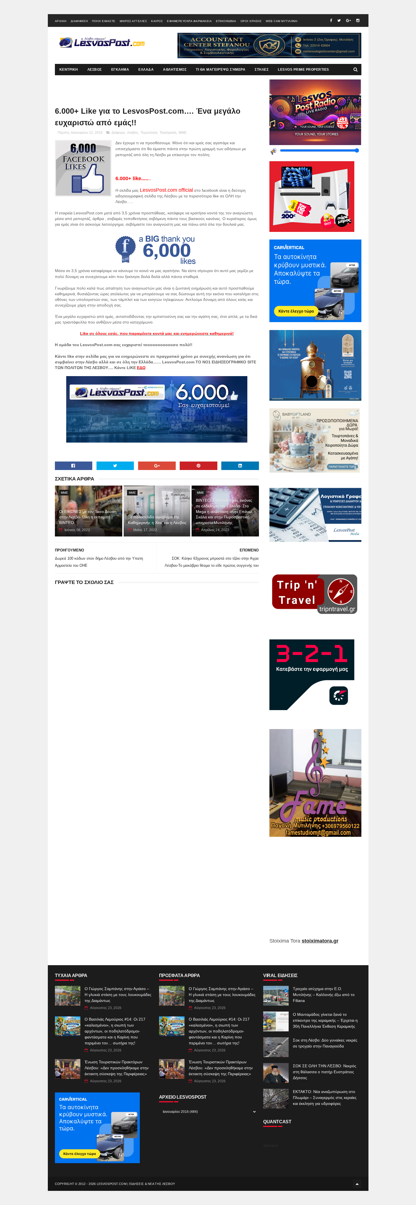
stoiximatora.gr (320, 941)
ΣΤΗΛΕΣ (262, 70)
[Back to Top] (357, 1184)
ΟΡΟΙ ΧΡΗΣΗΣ (251, 21)
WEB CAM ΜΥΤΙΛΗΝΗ (281, 21)
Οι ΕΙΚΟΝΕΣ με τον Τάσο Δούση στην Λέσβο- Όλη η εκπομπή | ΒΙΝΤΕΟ (88, 517)
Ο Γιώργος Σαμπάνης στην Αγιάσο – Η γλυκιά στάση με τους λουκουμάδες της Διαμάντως (118, 994)
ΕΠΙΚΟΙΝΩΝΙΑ (226, 21)
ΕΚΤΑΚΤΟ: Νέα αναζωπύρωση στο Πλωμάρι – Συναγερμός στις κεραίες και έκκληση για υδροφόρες (325, 1097)
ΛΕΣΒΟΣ (94, 70)
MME (182, 133)
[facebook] (331, 20)
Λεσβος (132, 133)
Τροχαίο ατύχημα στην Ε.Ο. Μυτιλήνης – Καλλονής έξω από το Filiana (324, 994)
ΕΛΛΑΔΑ (146, 70)
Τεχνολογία (149, 133)
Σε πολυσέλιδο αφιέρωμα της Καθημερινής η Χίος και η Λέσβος (157, 520)
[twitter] (339, 20)
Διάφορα (118, 133)
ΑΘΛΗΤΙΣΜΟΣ (174, 70)
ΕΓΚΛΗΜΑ (120, 70)
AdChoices (270, 1145)
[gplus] (348, 20)
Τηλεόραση (168, 133)
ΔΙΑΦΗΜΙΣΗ (79, 21)
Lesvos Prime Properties (303, 70)
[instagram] (357, 20)
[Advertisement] (315, 891)
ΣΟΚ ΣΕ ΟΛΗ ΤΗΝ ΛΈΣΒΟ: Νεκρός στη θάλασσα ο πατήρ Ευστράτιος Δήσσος (324, 1072)
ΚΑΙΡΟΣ (157, 21)
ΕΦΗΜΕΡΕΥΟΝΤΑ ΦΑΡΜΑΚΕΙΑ (189, 21)
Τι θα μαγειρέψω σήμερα (220, 70)
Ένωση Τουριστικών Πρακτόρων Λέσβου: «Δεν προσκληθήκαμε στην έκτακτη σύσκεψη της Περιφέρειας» (117, 1068)
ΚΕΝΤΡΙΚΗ (68, 70)
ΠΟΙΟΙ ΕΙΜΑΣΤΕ (103, 21)
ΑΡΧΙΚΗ (61, 21)
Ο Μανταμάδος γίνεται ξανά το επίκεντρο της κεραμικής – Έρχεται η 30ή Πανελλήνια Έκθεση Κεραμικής (325, 1020)
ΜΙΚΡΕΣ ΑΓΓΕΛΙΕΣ (133, 21)
